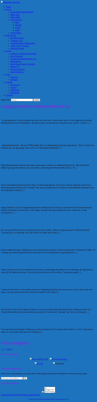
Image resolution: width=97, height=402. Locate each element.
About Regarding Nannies (21, 12)
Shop (8, 74)
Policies (9, 82)
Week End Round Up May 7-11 (27, 201)
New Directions (17, 72)
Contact (9, 95)
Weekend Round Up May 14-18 (28, 178)
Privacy (13, 87)
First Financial (16, 56)
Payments (14, 92)
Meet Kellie (15, 17)
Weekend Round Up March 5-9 (28, 303)
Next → (10, 349)
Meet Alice (15, 14)
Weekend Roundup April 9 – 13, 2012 (33, 243)
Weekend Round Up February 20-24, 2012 (37, 323)
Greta (17, 27)
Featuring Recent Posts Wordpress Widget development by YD (48, 399)
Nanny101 (15, 66)
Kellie (17, 30)
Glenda (18, 25)
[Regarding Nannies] (10, 2)
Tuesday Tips (16, 40)
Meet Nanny (15, 61)
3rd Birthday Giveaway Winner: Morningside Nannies (47, 113)
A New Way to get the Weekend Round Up (38, 158)
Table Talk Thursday (19, 46)
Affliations (14, 90)
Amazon (14, 77)
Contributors (16, 19)
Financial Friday (17, 48)
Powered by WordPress (11, 394)
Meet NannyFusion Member (22, 64)
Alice (17, 22)
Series (8, 51)
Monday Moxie (17, 38)
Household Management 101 (23, 59)
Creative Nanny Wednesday (22, 43)
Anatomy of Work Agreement (23, 53)
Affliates (14, 79)
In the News (15, 32)
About (8, 9)
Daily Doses (11, 35)
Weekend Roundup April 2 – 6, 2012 (32, 263)
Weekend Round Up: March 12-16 (30, 283)
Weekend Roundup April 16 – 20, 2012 (34, 223)
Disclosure (15, 85)
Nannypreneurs (17, 69)
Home (8, 6)
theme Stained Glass (31, 394)
